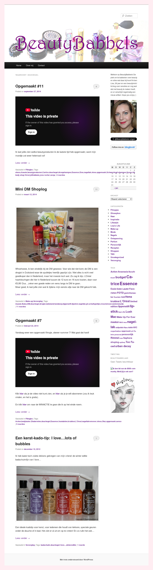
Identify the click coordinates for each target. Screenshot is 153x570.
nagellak (87, 172)
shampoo (122, 172)
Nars (126, 327)
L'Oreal (78, 421)
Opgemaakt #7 (28, 320)
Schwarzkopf (112, 172)
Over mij (29, 65)
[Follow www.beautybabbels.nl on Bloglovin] (123, 148)
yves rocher (45, 175)
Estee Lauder (123, 288)
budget (120, 277)
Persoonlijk (116, 244)
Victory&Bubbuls (32, 175)
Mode (113, 232)
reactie (81, 545)
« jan (116, 188)
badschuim (45, 545)
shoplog (115, 342)
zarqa (52, 175)
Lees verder (22, 162)
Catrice (45, 172)
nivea (94, 172)
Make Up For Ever (126, 317)
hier (22, 393)
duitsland (50, 303)
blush (113, 277)
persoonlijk (127, 334)
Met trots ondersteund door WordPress (76, 559)
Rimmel (115, 337)
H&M (123, 297)
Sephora (127, 337)
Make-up (29, 301)
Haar (113, 216)
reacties (60, 175)
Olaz (104, 421)
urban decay (123, 346)
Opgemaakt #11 (29, 86)
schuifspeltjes (95, 303)
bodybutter (26, 421)
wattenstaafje (118, 303)
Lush (129, 312)
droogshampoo (64, 172)
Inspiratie (115, 219)
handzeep (58, 303)
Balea (24, 303)
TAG (112, 254)
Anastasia (123, 271)
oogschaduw (116, 331)
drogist (43, 303)
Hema (128, 296)
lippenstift (67, 303)
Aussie (24, 172)
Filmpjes (29, 169)
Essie (113, 288)
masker (115, 322)
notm (130, 327)
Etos (82, 172)
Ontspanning (117, 238)
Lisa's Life (115, 225)
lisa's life (121, 312)
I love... (63, 545)
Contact (41, 65)
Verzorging (37, 301)
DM (28, 303)
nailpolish (119, 327)
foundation (63, 421)
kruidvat (71, 421)
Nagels (114, 235)
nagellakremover (89, 421)
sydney (122, 342)
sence (118, 421)
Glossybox (115, 213)
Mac (113, 316)
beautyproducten (34, 172)
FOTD (120, 292)
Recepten (115, 247)
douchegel (53, 172)
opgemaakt (101, 172)
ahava (18, 172)
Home (18, 65)
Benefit (131, 271)
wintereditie (71, 545)
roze (121, 338)
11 (96, 189)
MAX (121, 322)
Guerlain (117, 297)
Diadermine (36, 421)
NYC (135, 327)
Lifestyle (114, 222)
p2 (87, 303)
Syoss (129, 172)
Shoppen (115, 250)
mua (125, 322)
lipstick (75, 303)
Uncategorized (117, 257)
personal (117, 334)
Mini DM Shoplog (31, 189)
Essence (75, 172)
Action (18, 421)
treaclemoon (106, 303)
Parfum (114, 241)
